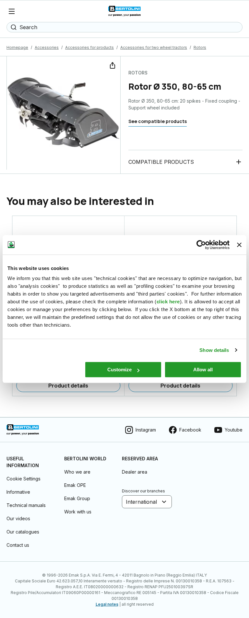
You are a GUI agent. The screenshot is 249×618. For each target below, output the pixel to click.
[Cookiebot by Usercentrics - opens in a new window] (201, 245)
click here (168, 301)
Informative (18, 492)
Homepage (17, 47)
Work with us (77, 511)
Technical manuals (26, 505)
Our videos (18, 518)
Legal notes (107, 604)
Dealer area (134, 472)
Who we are (77, 472)
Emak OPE (75, 485)
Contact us (17, 545)
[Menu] (11, 11)
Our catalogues (22, 531)
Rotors (200, 47)
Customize (119, 369)
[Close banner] (239, 244)
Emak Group (77, 498)
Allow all (203, 369)
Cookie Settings (23, 478)
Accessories (47, 47)
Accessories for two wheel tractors (153, 47)
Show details (214, 350)
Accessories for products (89, 47)
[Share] (112, 65)
